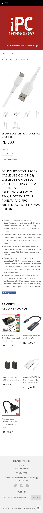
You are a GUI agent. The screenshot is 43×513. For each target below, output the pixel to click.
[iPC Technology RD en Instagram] (27, 486)
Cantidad (5, 150)
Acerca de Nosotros (21, 469)
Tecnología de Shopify (31, 508)
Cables (12, 53)
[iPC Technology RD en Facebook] (21, 486)
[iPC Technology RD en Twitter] (15, 486)
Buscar (21, 465)
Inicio (3, 53)
